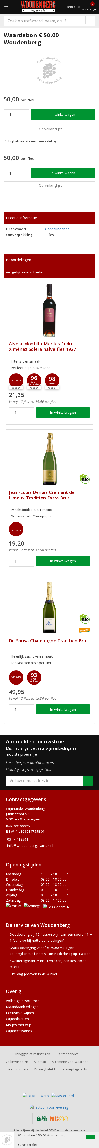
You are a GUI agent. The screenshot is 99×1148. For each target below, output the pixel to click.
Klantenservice (67, 1054)
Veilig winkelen (17, 1061)
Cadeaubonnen (57, 229)
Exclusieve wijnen (20, 1012)
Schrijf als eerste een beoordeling (30, 141)
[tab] (49, 218)
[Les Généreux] (56, 907)
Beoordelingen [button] (18, 259)
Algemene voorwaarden (70, 1061)
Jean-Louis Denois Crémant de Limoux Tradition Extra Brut (41, 495)
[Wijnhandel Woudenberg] (38, 6)
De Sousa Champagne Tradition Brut (48, 641)
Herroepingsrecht (74, 1069)
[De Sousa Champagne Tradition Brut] (49, 607)
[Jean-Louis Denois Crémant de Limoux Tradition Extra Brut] (49, 459)
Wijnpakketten (17, 1018)
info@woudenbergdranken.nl (30, 845)
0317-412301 (17, 839)
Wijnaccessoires (19, 1030)
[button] (16, 380)
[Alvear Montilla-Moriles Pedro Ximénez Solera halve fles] (49, 310)
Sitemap (40, 1061)
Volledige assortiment (23, 1000)
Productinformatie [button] (21, 217)
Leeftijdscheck (18, 1069)
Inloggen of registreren (32, 1054)
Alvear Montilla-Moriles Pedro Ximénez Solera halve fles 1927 (42, 346)
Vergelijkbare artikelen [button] (25, 272)
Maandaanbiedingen (22, 1006)
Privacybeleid (44, 1069)
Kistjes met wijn (19, 1024)
